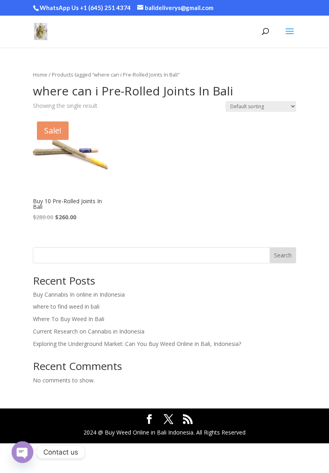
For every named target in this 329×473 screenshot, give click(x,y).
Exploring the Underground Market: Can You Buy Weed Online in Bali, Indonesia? (137, 344)
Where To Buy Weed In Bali (68, 319)
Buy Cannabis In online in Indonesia (79, 294)
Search (283, 255)
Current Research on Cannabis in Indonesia (88, 331)
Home (40, 74)
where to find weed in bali (66, 306)
